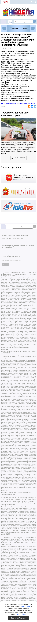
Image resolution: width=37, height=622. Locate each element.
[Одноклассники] (29, 106)
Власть (25, 28)
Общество (14, 28)
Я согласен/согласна (18, 618)
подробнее (25, 606)
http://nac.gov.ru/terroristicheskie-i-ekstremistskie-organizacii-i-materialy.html (18, 531)
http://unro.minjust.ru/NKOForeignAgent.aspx (16, 493)
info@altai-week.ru (13, 256)
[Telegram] (35, 106)
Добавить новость (18, 158)
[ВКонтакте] (32, 106)
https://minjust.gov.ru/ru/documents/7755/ (15, 351)
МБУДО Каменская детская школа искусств (18, 103)
